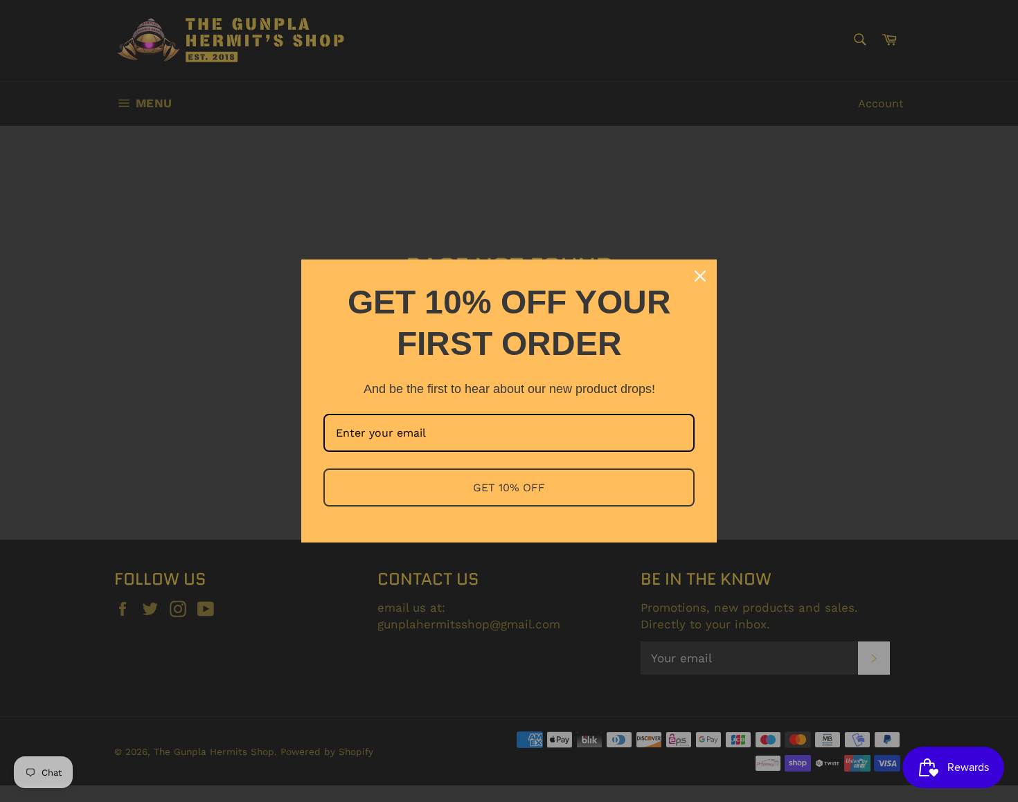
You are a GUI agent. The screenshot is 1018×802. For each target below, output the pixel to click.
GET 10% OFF (509, 487)
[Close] (700, 276)
